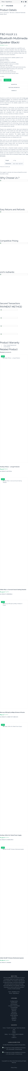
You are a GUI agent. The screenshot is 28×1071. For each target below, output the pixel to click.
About (14, 1035)
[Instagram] (25, 1)
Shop (14, 1029)
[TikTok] (23, 1)
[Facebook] (21, 1)
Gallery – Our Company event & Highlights (14, 1034)
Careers (14, 1032)
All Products (6, 12)
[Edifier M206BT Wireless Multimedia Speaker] (14, 901)
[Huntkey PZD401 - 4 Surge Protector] (14, 409)
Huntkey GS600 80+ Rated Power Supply (11, 835)
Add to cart (7, 80)
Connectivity (10, 716)
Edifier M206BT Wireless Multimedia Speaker (12, 958)
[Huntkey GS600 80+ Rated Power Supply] (14, 778)
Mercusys (16, 716)
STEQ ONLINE (9, 6)
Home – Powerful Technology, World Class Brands (14, 1027)
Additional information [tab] (14, 87)
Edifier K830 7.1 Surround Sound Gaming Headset (13, 589)
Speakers (9, 962)
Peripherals (9, 594)
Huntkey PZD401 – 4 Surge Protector (10, 466)
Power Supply (10, 839)
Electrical (9, 471)
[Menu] (24, 5)
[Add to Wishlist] (1, 80)
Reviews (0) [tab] (14, 90)
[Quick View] (2, 474)
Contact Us (14, 1037)
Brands (13, 1031)
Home (1, 12)
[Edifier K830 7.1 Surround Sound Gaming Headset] (14, 532)
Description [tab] (14, 84)
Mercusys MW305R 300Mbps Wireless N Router (12, 712)
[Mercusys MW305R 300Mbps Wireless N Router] (14, 655)
